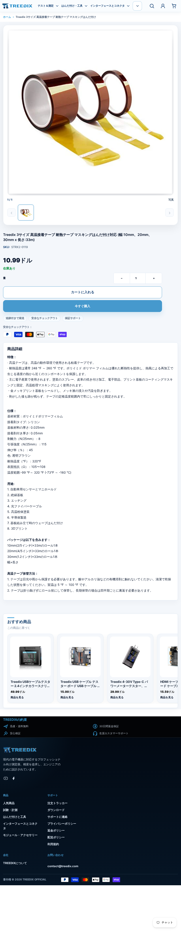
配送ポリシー (56, 837)
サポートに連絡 (57, 816)
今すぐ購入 (82, 306)
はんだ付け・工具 (72, 5)
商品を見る (17, 697)
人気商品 (9, 803)
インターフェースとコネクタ (107, 5)
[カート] (174, 6)
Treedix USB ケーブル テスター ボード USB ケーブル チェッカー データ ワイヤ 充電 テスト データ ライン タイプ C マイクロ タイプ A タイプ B (80, 684)
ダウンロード (56, 810)
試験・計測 (10, 810)
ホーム (7, 17)
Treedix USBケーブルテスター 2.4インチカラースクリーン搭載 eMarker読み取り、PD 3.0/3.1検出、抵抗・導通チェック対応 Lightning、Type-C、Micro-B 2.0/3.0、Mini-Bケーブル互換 (30, 684)
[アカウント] (163, 6)
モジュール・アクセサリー (20, 835)
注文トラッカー (57, 803)
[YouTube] (5, 778)
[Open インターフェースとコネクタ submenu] (128, 5)
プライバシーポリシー (61, 823)
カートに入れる (82, 292)
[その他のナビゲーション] (137, 6)
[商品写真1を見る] (26, 212)
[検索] (151, 6)
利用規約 (53, 844)
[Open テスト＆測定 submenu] (57, 5)
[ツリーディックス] (17, 6)
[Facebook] (13, 778)
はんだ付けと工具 (14, 816)
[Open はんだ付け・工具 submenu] (86, 5)
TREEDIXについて (15, 863)
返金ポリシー (56, 830)
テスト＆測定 (46, 5)
